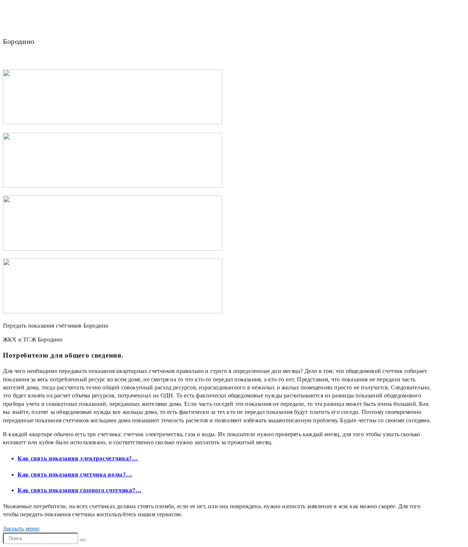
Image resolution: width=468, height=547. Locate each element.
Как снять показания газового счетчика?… (79, 490)
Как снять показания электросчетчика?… (78, 458)
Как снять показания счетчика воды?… (75, 474)
